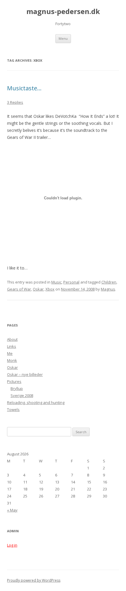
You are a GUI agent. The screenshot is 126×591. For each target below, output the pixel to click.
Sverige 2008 (22, 395)
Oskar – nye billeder (25, 374)
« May (12, 510)
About (12, 339)
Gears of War (19, 289)
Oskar (38, 289)
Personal (71, 282)
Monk (12, 360)
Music (56, 282)
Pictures (14, 381)
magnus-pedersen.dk (63, 11)
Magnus (108, 289)
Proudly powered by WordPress (33, 580)
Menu (63, 38)
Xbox (50, 289)
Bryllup (17, 388)
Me (10, 353)
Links (11, 346)
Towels (13, 409)
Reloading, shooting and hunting (35, 402)
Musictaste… (24, 88)
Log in (12, 545)
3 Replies (15, 102)
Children (108, 282)
